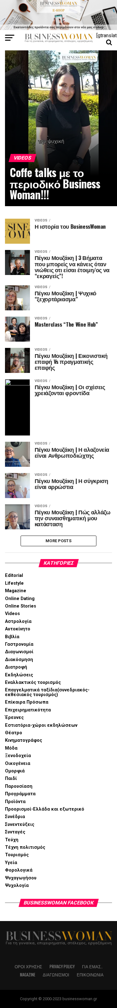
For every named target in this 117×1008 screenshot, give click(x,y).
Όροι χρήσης (28, 967)
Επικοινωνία (90, 975)
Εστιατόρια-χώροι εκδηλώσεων (41, 725)
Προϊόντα (15, 801)
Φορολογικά (18, 870)
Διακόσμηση (19, 659)
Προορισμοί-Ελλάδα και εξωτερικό (44, 809)
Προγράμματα (20, 794)
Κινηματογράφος (23, 740)
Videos (12, 613)
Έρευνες (14, 717)
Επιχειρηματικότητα (28, 710)
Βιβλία (12, 636)
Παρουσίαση (18, 786)
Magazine (15, 590)
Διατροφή (16, 667)
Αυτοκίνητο (17, 629)
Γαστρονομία (19, 644)
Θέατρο (13, 733)
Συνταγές (15, 832)
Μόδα (11, 748)
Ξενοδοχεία (18, 755)
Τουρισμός (17, 855)
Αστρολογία (18, 621)
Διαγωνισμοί (19, 651)
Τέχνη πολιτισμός (25, 847)
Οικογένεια (17, 763)
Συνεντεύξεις (19, 824)
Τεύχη (11, 840)
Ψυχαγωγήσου (21, 878)
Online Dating (20, 598)
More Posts (58, 540)
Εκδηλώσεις (19, 675)
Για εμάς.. (92, 967)
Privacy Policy (62, 967)
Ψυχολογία (17, 885)
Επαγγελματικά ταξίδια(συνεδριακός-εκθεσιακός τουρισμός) (47, 692)
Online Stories (20, 606)
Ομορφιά (15, 771)
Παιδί (11, 778)
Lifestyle (14, 583)
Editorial (14, 575)
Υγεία (11, 862)
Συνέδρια (15, 816)
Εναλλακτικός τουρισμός (33, 682)
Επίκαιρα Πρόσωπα (26, 702)
